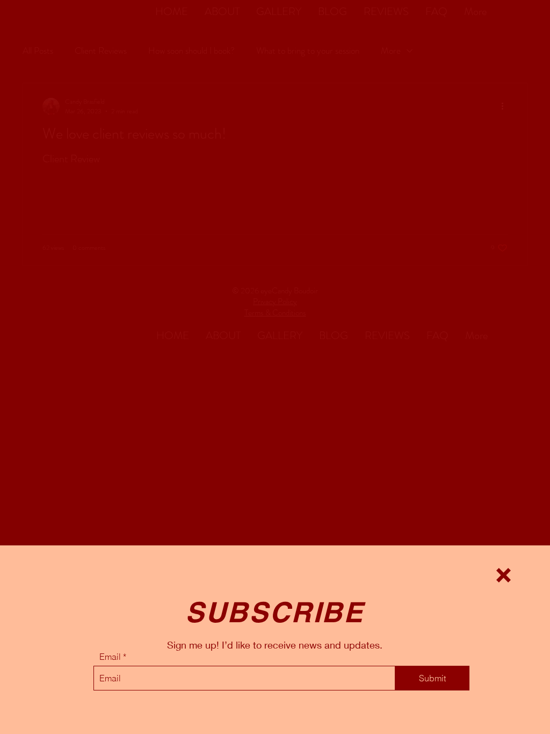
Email (110, 656)
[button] (503, 575)
